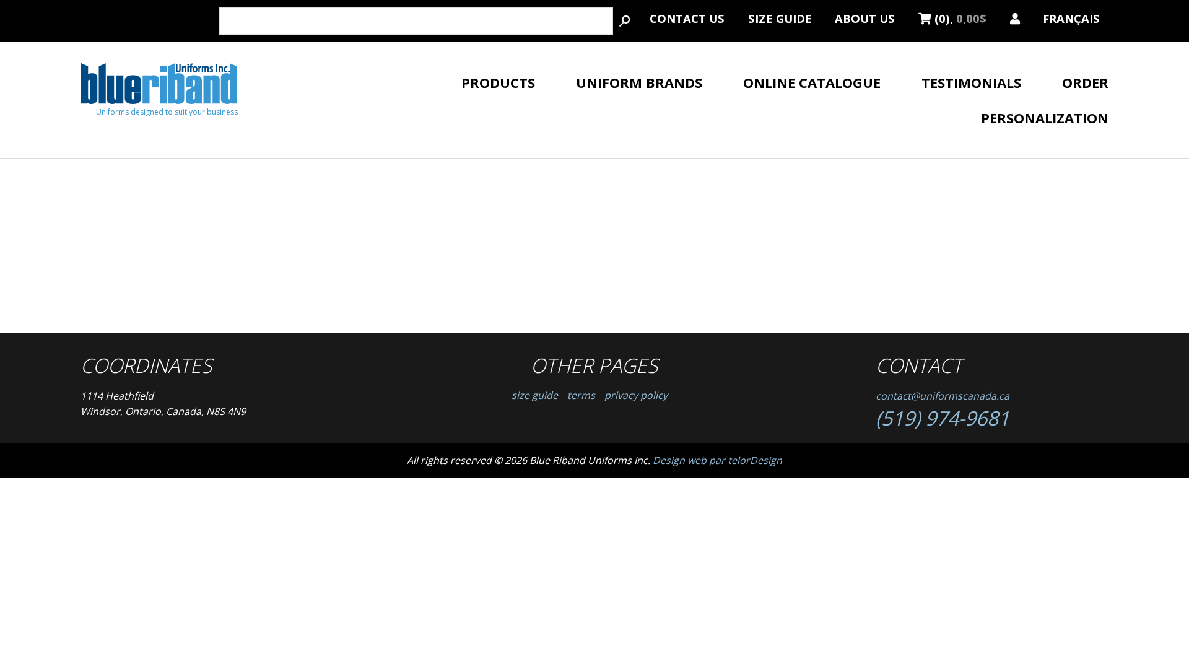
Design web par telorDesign (717, 460)
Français (1071, 16)
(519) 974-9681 (942, 417)
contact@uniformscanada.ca (942, 396)
